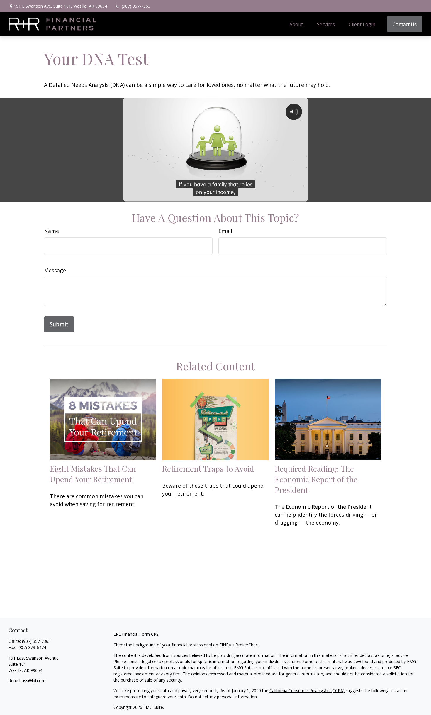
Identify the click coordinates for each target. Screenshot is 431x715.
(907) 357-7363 (136, 6)
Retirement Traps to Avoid (208, 468)
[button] (296, 24)
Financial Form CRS (140, 634)
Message (55, 270)
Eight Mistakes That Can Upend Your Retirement (93, 473)
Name (51, 230)
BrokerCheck (247, 645)
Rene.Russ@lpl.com (27, 680)
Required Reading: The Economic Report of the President (316, 479)
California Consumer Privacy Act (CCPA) (307, 690)
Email (225, 230)
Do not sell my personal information (222, 696)
